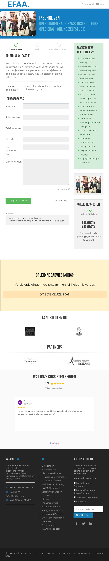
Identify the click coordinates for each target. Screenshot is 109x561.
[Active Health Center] (79, 331)
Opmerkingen (13, 161)
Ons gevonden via (11, 150)
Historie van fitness (51, 473)
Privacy (39, 553)
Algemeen (81, 501)
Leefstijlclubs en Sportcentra (83, 485)
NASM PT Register (51, 529)
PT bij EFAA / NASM (51, 480)
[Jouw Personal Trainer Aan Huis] (30, 361)
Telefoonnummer (13, 130)
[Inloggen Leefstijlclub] (93, 4)
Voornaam (11, 108)
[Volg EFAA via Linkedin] (90, 523)
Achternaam (13, 119)
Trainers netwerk (50, 503)
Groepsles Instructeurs (87, 497)
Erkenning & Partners (52, 514)
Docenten (47, 521)
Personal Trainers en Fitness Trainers (85, 492)
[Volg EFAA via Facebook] (76, 523)
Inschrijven (83, 515)
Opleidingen (20, 218)
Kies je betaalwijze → (18, 200)
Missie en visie (49, 469)
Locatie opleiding (12, 88)
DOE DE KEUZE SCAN (54, 294)
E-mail (10, 139)
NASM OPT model (51, 488)
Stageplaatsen (49, 525)
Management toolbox (52, 510)
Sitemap (99, 553)
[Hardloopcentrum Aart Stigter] (79, 361)
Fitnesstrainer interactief (54, 477)
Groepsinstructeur (36, 218)
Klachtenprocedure (23, 553)
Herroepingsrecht (82, 553)
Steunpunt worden (51, 506)
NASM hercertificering (53, 484)
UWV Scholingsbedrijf (53, 517)
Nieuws (45, 499)
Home (10, 218)
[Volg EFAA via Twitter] (83, 523)
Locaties (46, 495)
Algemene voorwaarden (58, 553)
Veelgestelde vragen (52, 492)
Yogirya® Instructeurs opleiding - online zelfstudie (31, 221)
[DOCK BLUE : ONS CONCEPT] (30, 331)
